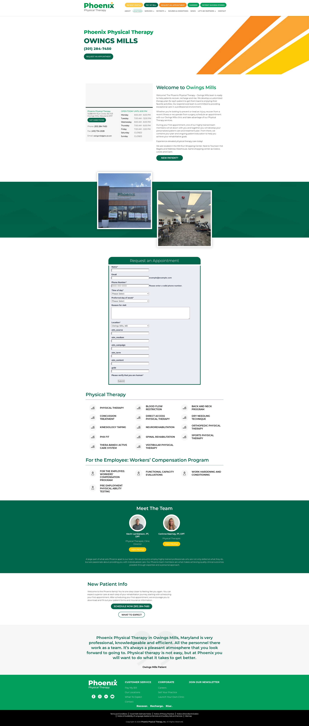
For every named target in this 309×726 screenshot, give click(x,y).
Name (115, 267)
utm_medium (118, 337)
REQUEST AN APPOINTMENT (98, 56)
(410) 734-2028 (97, 131)
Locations (137, 11)
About (128, 11)
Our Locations (132, 692)
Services (149, 11)
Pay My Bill (151, 5)
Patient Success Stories (213, 5)
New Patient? (169, 158)
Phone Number (119, 282)
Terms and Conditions (118, 714)
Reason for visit (119, 305)
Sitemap (188, 716)
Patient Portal (134, 5)
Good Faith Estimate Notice (140, 714)
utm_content (118, 360)
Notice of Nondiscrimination (188, 714)
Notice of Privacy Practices (164, 714)
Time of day (118, 290)
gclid (114, 368)
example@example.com (160, 277)
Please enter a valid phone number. (165, 285)
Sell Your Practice (167, 692)
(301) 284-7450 (97, 49)
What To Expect (133, 697)
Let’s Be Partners (206, 11)
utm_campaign (118, 345)
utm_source (117, 330)
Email (114, 274)
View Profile (137, 549)
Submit (121, 381)
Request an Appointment (173, 5)
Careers (193, 5)
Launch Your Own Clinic (171, 697)
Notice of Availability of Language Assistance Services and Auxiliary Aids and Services (150, 716)
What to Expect (132, 614)
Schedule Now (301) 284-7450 (131, 606)
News (193, 11)
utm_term (116, 352)
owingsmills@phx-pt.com (103, 136)
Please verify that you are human (128, 375)
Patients (160, 11)
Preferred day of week (123, 298)
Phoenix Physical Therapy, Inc (153, 722)
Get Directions (96, 120)
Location (116, 322)
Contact (222, 11)
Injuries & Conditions (178, 11)
